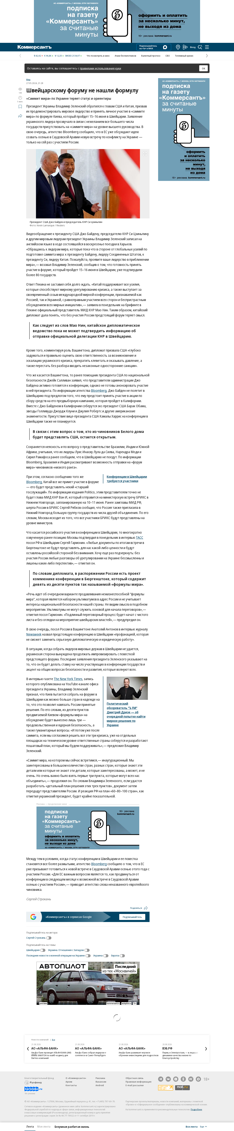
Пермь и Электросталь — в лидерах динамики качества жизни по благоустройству (180, 1055)
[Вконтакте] (168, 1079)
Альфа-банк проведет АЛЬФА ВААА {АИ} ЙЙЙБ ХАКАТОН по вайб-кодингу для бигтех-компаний (51, 1055)
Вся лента (192, 1126)
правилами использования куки (100, 68)
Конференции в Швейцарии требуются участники (127, 479)
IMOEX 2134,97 (72, 55)
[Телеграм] (160, 1079)
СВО (167, 55)
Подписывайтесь (132, 917)
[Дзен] (175, 1079)
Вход (193, 47)
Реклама (100, 1078)
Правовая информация (138, 1081)
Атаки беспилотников (125, 55)
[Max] (198, 1079)
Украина (98, 955)
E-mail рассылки (135, 1085)
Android (100, 1085)
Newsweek (33, 634)
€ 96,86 (47, 55)
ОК (203, 68)
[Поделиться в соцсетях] (20, 116)
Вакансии (101, 1081)
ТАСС (139, 537)
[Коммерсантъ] (35, 47)
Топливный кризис (184, 55)
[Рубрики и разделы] (207, 47)
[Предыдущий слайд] (27, 1048)
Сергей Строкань (36, 937)
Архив (69, 1081)
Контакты (71, 1085)
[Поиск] (200, 47)
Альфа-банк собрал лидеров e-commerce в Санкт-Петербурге (91, 1054)
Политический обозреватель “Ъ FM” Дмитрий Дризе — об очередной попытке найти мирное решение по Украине (126, 714)
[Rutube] (190, 1079)
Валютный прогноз (150, 55)
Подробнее (196, 1109)
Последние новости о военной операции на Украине (55, 955)
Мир (28, 79)
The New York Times (68, 679)
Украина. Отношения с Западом (66, 950)
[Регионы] (178, 47)
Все (53, 1039)
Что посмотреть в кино (98, 55)
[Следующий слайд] (206, 1048)
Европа (115, 955)
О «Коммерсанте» (76, 1078)
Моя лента (43, 1126)
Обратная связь (134, 1078)
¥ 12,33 (58, 55)
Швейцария (33, 950)
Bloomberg (99, 390)
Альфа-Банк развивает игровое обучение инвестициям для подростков (138, 1054)
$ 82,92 (37, 55)
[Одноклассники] (183, 1079)
